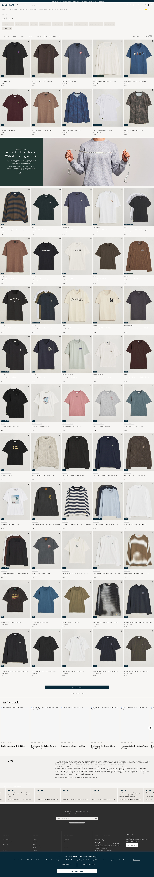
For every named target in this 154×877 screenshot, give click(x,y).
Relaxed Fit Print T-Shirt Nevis (102, 377)
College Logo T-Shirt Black (8, 328)
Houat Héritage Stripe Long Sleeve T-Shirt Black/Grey (105, 622)
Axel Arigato (35, 128)
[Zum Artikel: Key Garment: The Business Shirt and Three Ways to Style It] (45, 728)
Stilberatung (139, 5)
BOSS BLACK (96, 521)
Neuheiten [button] (136, 36)
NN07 (2, 227)
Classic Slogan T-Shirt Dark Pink (71, 426)
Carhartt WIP (35, 472)
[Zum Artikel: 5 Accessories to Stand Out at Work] (75, 728)
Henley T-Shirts (57, 24)
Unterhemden (7, 28)
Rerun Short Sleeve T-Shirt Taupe (133, 130)
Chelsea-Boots (136, 773)
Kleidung (14, 9)
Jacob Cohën (4, 521)
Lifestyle (41, 9)
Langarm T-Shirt (45, 24)
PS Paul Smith (128, 79)
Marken (46, 9)
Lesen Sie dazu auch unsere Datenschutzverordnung (77, 822)
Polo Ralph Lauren (98, 374)
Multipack (34, 24)
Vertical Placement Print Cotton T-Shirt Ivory (75, 573)
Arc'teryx (95, 79)
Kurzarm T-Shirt (8, 24)
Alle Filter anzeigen (52, 36)
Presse (4, 847)
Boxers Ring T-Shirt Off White (40, 426)
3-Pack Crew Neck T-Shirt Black (10, 426)
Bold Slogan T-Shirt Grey (69, 377)
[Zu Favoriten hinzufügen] (28, 41)
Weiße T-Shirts (109, 24)
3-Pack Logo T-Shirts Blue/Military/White (44, 328)
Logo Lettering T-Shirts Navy (40, 279)
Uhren (31, 9)
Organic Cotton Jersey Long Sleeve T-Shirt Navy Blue (137, 622)
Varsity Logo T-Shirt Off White (102, 328)
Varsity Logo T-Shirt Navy (39, 377)
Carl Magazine (140, 9)
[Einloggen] (145, 5)
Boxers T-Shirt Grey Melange (101, 426)
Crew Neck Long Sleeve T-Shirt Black (72, 475)
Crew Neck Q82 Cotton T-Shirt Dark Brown (136, 377)
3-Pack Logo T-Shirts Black (8, 377)
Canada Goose (4, 79)
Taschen (36, 9)
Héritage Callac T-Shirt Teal (40, 622)
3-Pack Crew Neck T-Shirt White (102, 130)
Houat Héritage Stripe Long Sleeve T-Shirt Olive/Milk (136, 573)
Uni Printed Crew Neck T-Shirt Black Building (45, 671)
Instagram (66, 839)
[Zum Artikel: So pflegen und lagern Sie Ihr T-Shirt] (15, 728)
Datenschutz (6, 850)
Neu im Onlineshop (6, 9)
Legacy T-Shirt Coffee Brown (9, 279)
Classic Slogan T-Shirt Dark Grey (133, 426)
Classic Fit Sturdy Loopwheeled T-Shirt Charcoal (138, 328)
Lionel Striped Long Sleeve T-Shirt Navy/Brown (14, 230)
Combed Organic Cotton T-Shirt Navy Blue (105, 671)
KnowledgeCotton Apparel (39, 79)
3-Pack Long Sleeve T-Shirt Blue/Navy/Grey (105, 524)
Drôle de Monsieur (67, 374)
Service (129, 5)
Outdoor (51, 9)
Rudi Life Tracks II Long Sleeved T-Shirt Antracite (46, 524)
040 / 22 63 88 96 (104, 848)
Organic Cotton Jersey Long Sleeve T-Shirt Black (14, 671)
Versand (35, 839)
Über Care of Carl (7, 842)
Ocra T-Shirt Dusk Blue (69, 81)
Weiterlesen (136, 860)
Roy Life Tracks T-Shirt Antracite (41, 573)
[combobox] (150, 9)
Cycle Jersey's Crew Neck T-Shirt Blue (135, 81)
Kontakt (35, 842)
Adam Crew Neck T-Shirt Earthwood (103, 279)
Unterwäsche (65, 768)
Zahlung (35, 850)
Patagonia (126, 276)
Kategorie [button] (6, 36)
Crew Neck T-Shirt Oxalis (8, 130)
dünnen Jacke (84, 770)
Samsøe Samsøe (36, 669)
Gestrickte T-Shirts (22, 24)
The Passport (6, 839)
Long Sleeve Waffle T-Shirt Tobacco (134, 475)
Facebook (66, 842)
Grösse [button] (23, 36)
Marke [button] (15, 36)
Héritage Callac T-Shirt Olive (70, 622)
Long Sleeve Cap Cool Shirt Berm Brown (135, 279)
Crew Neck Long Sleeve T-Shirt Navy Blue (105, 475)
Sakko (97, 770)
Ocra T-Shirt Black (6, 81)
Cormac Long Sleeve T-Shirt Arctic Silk (104, 81)
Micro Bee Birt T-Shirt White (101, 230)
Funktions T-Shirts (81, 24)
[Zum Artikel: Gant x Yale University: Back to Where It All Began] (135, 728)
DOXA (63, 128)
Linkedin (66, 847)
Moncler (34, 276)
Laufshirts (69, 24)
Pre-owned (62, 9)
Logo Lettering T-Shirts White (70, 279)
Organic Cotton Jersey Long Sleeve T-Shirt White (107, 573)
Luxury (67, 9)
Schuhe (20, 9)
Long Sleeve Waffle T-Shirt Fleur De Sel (43, 475)
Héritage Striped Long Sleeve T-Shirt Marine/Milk (76, 524)
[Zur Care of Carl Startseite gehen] (8, 5)
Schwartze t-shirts (95, 24)
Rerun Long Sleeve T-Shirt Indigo (71, 130)
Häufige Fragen (37, 845)
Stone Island (65, 570)
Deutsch (150, 9)
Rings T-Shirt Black (6, 475)
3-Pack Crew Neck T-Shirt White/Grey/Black (137, 230)
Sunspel (126, 374)
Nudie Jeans (35, 521)
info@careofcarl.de (108, 850)
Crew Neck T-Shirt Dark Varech (40, 230)
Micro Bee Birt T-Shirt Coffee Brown (42, 130)
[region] (77, 795)
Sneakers (90, 771)
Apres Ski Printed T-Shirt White (10, 524)
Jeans (93, 773)
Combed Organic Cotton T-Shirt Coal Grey (136, 671)
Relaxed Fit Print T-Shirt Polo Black (11, 622)
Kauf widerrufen (37, 847)
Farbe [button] (31, 36)
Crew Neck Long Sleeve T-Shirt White (134, 524)
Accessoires (26, 9)
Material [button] (39, 36)
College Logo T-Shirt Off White (71, 328)
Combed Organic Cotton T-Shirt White (73, 671)
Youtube (66, 845)
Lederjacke (66, 773)
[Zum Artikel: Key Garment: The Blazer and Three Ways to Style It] (105, 728)
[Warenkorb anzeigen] (151, 5)
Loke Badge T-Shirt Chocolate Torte (42, 81)
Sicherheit (5, 845)
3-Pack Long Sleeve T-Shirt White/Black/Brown (14, 573)
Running (56, 9)
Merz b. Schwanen (129, 325)
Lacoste (3, 128)
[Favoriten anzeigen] (148, 5)
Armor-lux (65, 521)
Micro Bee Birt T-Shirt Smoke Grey (72, 230)
